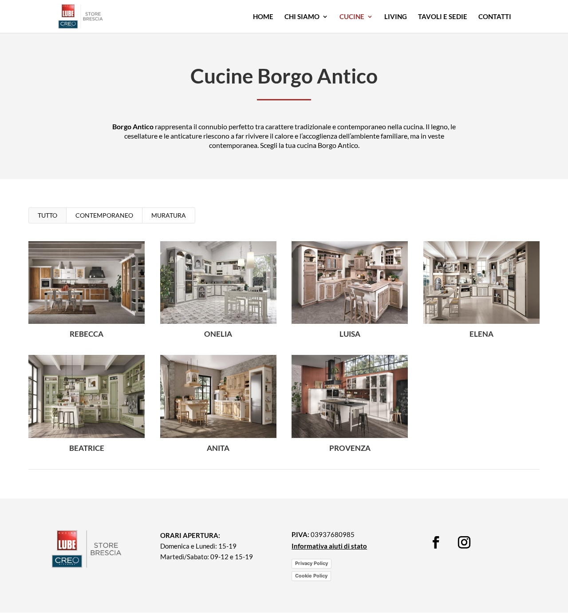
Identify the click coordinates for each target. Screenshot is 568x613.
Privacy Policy (311, 563)
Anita (218, 448)
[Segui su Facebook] (435, 542)
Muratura (168, 215)
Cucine (351, 16)
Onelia (218, 333)
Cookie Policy (311, 576)
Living (395, 16)
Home (263, 16)
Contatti (494, 16)
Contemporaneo (104, 215)
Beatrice (86, 448)
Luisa (349, 333)
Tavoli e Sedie (442, 16)
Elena (481, 333)
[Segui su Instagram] (464, 542)
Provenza (350, 448)
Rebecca (86, 333)
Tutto (47, 215)
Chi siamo (302, 16)
